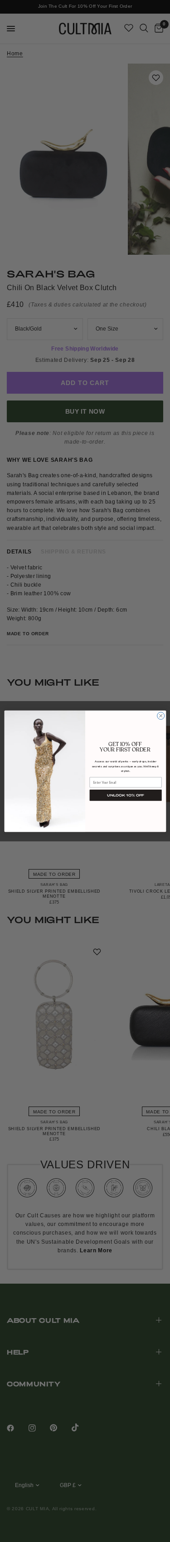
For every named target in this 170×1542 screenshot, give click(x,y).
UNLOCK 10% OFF (125, 795)
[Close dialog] (160, 715)
